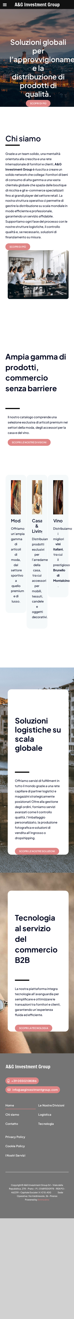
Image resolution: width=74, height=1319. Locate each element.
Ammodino (43, 1199)
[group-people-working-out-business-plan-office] (38, 252)
